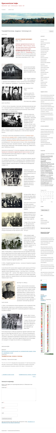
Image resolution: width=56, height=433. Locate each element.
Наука (42, 75)
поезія (42, 181)
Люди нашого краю (45, 67)
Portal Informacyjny (45, 137)
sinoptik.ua (43, 300)
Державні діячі (15, 362)
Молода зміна (44, 73)
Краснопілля (47, 156)
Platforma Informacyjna (45, 132)
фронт (23, 366)
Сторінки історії (44, 82)
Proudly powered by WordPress (14, 430)
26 (48, 198)
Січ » (52, 201)
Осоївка (50, 165)
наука (42, 180)
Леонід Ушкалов (44, 65)
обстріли (45, 180)
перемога (50, 180)
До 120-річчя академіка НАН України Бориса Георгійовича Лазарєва (47, 114)
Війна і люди (43, 44)
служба (17, 366)
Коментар (4, 387)
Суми (42, 170)
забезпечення (22, 364)
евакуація (48, 176)
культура (46, 179)
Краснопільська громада (45, 157)
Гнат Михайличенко (45, 49)
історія (51, 185)
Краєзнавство (43, 60)
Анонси (42, 41)
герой (47, 175)
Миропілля (44, 165)
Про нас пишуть (44, 78)
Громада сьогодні (44, 51)
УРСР (20, 366)
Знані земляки (21, 362)
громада (50, 175)
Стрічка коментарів (45, 222)
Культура (43, 64)
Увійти (42, 218)
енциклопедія (45, 177)
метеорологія (7, 366)
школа (46, 185)
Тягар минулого (44, 85)
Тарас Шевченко (47, 172)
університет (51, 184)
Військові (43, 46)
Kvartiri (42, 144)
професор (45, 182)
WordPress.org (44, 223)
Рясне (42, 167)
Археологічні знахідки (45, 42)
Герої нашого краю (45, 47)
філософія (42, 185)
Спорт (42, 80)
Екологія (42, 56)
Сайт (3, 413)
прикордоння (48, 181)
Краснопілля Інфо (10, 3)
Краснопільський (46, 160)
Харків (51, 173)
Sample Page (11, 9)
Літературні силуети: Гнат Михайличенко (47, 134)
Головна (4, 9)
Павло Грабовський (45, 77)
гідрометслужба (9, 364)
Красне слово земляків (45, 62)
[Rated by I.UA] (44, 281)
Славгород (44, 169)
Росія (53, 166)
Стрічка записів (44, 220)
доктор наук (43, 176)
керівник (27, 364)
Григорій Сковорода (49, 153)
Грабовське (15, 364)
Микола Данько (44, 69)
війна (4, 364)
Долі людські (43, 54)
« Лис (42, 201)
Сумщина (48, 170)
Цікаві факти (43, 87)
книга (51, 178)
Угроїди (43, 173)
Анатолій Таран (44, 39)
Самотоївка (46, 167)
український (44, 184)
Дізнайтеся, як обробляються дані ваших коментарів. (18, 422)
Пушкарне (13, 366)
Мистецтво (43, 70)
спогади (50, 182)
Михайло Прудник (44, 72)
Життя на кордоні (44, 57)
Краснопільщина (46, 162)
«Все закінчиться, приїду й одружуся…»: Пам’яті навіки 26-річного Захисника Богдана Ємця (47, 274)
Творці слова (43, 83)
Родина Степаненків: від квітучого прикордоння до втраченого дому (47, 119)
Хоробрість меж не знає (8, 374)
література (51, 179)
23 (43, 198)
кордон (42, 179)
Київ (43, 154)
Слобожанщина (50, 169)
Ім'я (3, 402)
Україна (46, 173)
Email (3, 407)
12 (48, 195)
